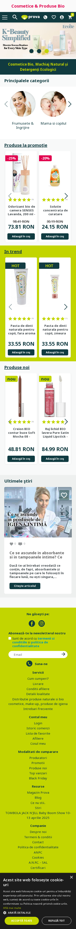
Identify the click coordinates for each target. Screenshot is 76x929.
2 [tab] (39, 51)
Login (38, 723)
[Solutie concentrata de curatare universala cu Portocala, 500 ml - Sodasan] (55, 174)
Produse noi (17, 367)
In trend (13, 251)
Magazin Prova (38, 792)
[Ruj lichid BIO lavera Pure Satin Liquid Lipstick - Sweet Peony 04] (55, 396)
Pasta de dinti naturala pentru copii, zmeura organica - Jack (55, 329)
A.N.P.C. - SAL (38, 862)
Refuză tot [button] (56, 920)
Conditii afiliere (38, 689)
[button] (38, 912)
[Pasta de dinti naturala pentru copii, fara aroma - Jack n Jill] (21, 286)
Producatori (38, 758)
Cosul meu (38, 743)
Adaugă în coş (21, 236)
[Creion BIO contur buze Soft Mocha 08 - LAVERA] (21, 396)
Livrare (38, 684)
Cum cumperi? (38, 678)
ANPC (38, 852)
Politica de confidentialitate (38, 847)
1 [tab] (31, 51)
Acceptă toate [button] (21, 920)
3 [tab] (47, 51)
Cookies (38, 857)
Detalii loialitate (38, 694)
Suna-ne (41, 664)
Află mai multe (12, 908)
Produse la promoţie (25, 145)
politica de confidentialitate (30, 644)
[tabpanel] (38, 40)
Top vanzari (38, 773)
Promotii (38, 763)
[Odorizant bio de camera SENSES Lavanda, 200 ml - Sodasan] (21, 174)
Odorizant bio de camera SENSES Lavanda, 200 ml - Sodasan (21, 210)
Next (70, 105)
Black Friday (38, 778)
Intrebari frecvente (38, 709)
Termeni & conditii (38, 837)
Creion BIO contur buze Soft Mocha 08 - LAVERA (21, 432)
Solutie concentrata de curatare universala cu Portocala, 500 (55, 210)
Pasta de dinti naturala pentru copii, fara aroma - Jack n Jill (21, 329)
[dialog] (38, 901)
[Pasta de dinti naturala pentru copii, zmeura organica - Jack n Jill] (55, 286)
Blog (38, 797)
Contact (38, 842)
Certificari (38, 868)
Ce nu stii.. (38, 803)
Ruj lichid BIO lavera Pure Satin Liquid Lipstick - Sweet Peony (55, 432)
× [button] (71, 877)
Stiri (38, 808)
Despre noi (38, 832)
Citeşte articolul (25, 586)
